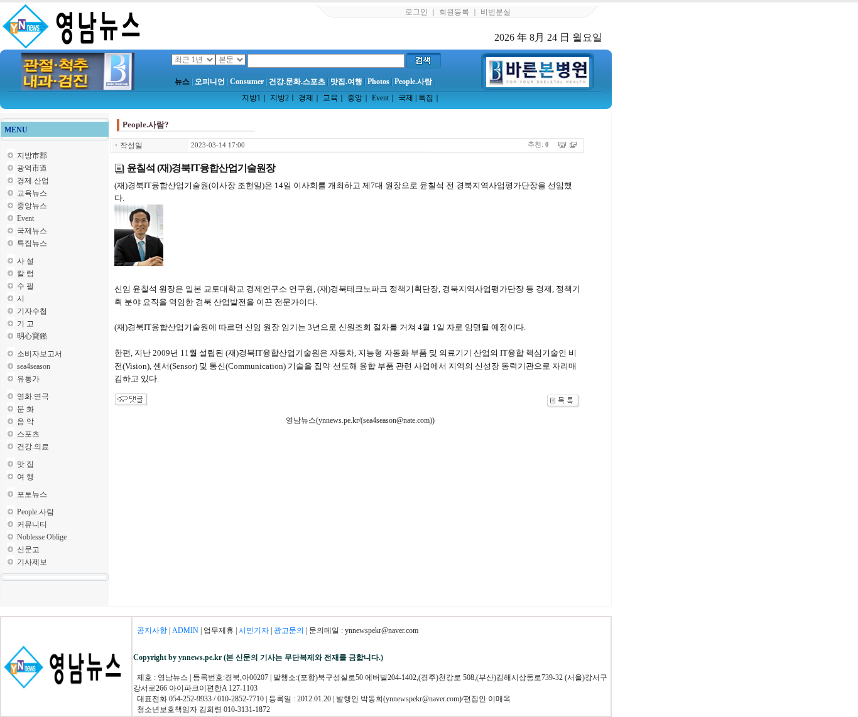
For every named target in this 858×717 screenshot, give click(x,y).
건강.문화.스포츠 (297, 81)
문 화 (25, 409)
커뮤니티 (32, 524)
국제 (405, 97)
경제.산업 (33, 180)
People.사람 (413, 81)
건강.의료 (33, 446)
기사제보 (32, 562)
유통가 (28, 378)
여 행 (25, 476)
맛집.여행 (346, 81)
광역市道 (32, 168)
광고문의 (289, 630)
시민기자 (254, 630)
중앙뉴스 (32, 205)
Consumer (247, 81)
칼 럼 (25, 273)
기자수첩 (32, 311)
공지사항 (152, 630)
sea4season (33, 366)
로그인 (416, 12)
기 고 (25, 323)
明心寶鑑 (32, 336)
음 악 (25, 421)
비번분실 (496, 12)
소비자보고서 (39, 353)
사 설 (25, 261)
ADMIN (185, 630)
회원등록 (454, 12)
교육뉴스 (32, 193)
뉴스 (182, 81)
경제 (305, 97)
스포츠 (28, 434)
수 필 (25, 286)
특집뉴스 (32, 243)
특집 (425, 97)
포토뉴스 (32, 494)
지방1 (251, 97)
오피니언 (210, 81)
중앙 (354, 97)
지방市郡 (32, 155)
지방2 (279, 97)
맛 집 (25, 464)
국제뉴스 (32, 230)
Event (380, 97)
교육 (330, 97)
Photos (378, 81)
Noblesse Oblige (42, 537)
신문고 (28, 549)
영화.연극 (33, 396)
